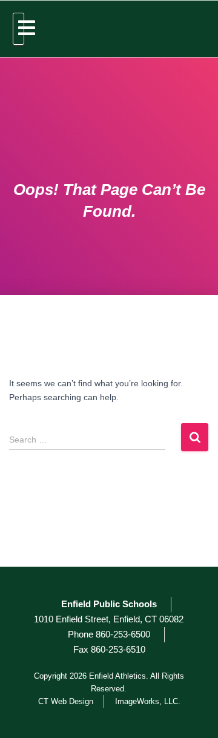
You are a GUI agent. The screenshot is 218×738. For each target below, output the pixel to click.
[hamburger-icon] (18, 29)
